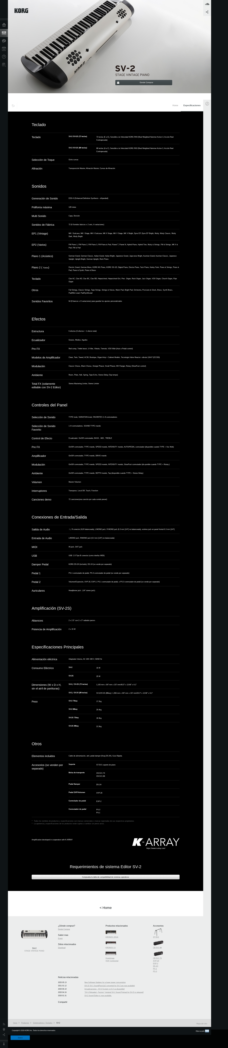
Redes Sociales (4, 1034)
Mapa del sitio (201, 1024)
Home (175, 105)
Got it (20, 1038)
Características (4, 41)
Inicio (4, 25)
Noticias (4, 1024)
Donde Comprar (64, 929)
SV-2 (58, 1023)
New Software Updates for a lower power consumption (105, 982)
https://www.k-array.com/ (155, 848)
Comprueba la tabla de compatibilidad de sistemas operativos (105, 877)
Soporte (4, 57)
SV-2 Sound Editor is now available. (98, 996)
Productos (4, 33)
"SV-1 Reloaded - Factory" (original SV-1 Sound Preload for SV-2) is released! (114, 992)
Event (209, 163)
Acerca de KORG (4, 1044)
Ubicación (4, 1029)
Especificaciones (192, 105)
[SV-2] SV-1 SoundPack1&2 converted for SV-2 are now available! (109, 986)
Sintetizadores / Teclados (42, 1023)
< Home (106, 908)
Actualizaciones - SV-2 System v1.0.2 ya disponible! (104, 989)
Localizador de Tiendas (4, 65)
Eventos (4, 49)
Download (211, 175)
